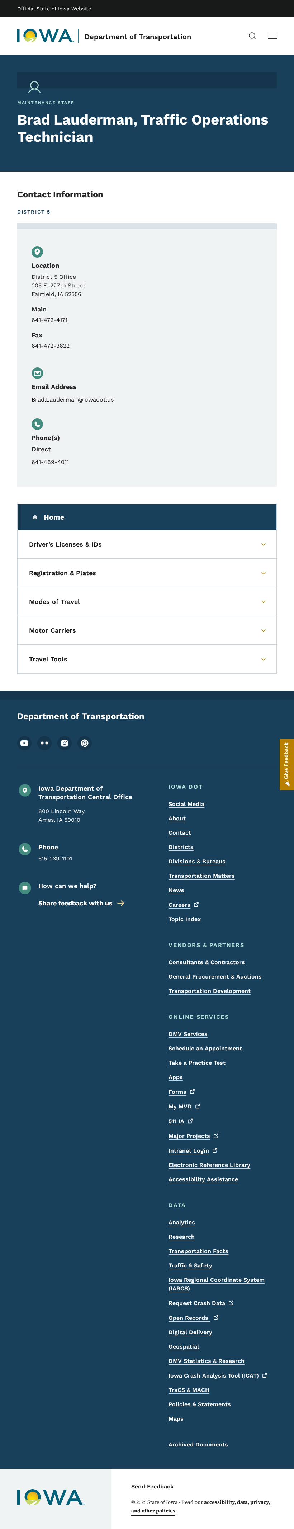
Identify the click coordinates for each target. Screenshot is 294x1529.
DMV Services (188, 1034)
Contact (180, 832)
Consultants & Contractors (207, 962)
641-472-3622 (51, 345)
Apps (176, 1077)
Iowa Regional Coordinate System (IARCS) (217, 1284)
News (176, 890)
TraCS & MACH (189, 1390)
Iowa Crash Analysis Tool (214, 1375)
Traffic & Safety (190, 1265)
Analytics (182, 1222)
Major (189, 1135)
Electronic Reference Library (209, 1165)
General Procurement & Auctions (215, 976)
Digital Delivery (190, 1332)
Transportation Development (210, 991)
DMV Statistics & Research (207, 1360)
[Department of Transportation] (46, 36)
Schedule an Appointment (205, 1048)
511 (176, 1121)
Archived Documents (198, 1444)
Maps (176, 1418)
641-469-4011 (50, 462)
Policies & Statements (200, 1404)
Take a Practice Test (197, 1062)
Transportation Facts (198, 1251)
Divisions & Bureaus (197, 861)
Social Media (186, 804)
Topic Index (185, 919)
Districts (181, 847)
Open (189, 1317)
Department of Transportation (138, 36)
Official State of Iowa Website (54, 8)
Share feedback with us (75, 903)
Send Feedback (152, 1486)
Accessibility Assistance (203, 1179)
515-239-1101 (55, 858)
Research (182, 1236)
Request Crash (197, 1303)
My (180, 1106)
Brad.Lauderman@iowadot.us (73, 399)
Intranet (189, 1150)
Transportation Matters (202, 875)
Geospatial (184, 1346)
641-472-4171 (49, 319)
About (177, 818)
